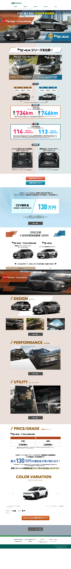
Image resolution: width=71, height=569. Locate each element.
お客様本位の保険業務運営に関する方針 (30, 539)
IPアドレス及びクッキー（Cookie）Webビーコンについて (43, 542)
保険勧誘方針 (30, 541)
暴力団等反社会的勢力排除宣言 (18, 539)
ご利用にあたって (42, 539)
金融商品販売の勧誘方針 (18, 541)
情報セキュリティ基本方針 (53, 539)
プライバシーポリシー (53, 541)
